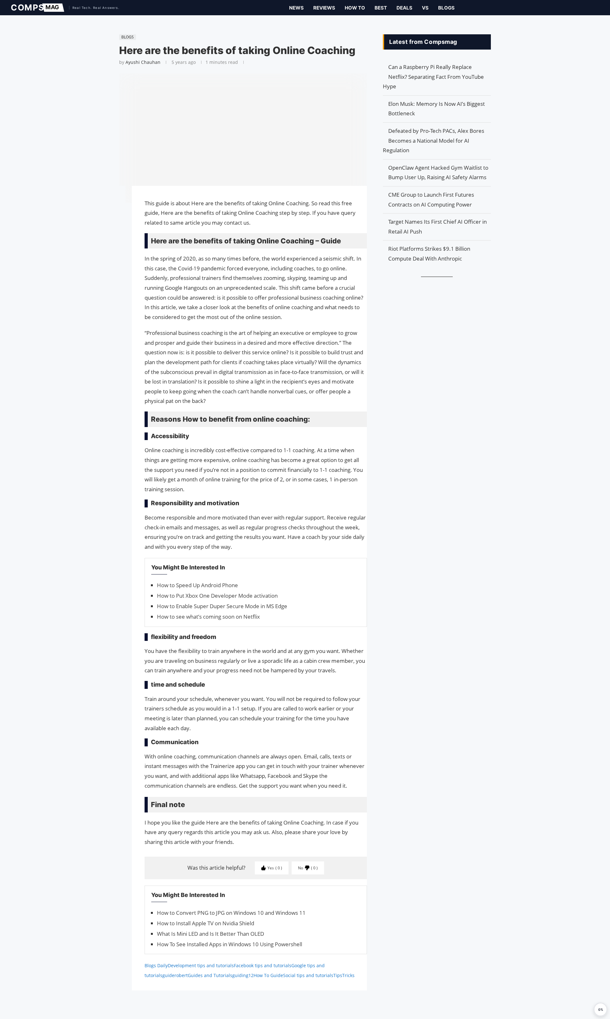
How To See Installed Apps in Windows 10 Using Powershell (229, 944)
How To (355, 8)
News (296, 8)
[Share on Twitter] (116, 209)
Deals (404, 8)
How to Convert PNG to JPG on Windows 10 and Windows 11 (231, 912)
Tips (337, 975)
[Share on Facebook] (116, 200)
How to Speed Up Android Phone (197, 585)
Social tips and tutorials (308, 975)
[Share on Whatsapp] (116, 221)
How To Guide (268, 975)
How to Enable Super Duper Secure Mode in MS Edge (222, 606)
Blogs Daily (156, 965)
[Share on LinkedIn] (116, 215)
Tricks (348, 975)
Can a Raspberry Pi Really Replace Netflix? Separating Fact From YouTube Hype (433, 76)
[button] (600, 1009)
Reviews (324, 8)
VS (425, 8)
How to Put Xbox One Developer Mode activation (217, 595)
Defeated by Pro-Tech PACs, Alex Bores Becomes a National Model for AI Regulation (433, 140)
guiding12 (243, 975)
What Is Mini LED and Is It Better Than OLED (210, 933)
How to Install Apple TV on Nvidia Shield (205, 923)
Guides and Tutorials (210, 975)
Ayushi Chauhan (142, 62)
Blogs (446, 8)
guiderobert (175, 975)
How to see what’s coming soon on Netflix (208, 616)
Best (381, 8)
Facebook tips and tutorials (262, 965)
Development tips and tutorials (201, 965)
